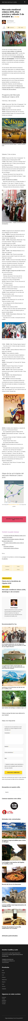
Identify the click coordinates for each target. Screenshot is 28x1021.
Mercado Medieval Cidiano (14, 504)
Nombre (7, 746)
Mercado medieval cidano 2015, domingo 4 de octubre (14, 591)
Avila (3, 970)
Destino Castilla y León (9, 2)
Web (6, 758)
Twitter (3, 998)
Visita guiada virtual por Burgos (11, 548)
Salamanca (4, 979)
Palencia (3, 977)
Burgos (3, 972)
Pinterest (4, 1002)
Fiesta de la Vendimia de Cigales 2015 (11, 582)
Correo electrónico (9, 752)
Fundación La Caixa (20, 87)
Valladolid (4, 988)
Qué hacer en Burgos (9, 546)
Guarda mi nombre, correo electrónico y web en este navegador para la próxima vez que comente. (14, 766)
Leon (3, 974)
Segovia (3, 981)
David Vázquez (14, 607)
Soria (3, 984)
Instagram (4, 1000)
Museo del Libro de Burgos (9, 89)
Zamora (3, 986)
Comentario (7, 733)
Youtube (3, 1003)
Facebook (4, 997)
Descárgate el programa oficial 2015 (14, 519)
